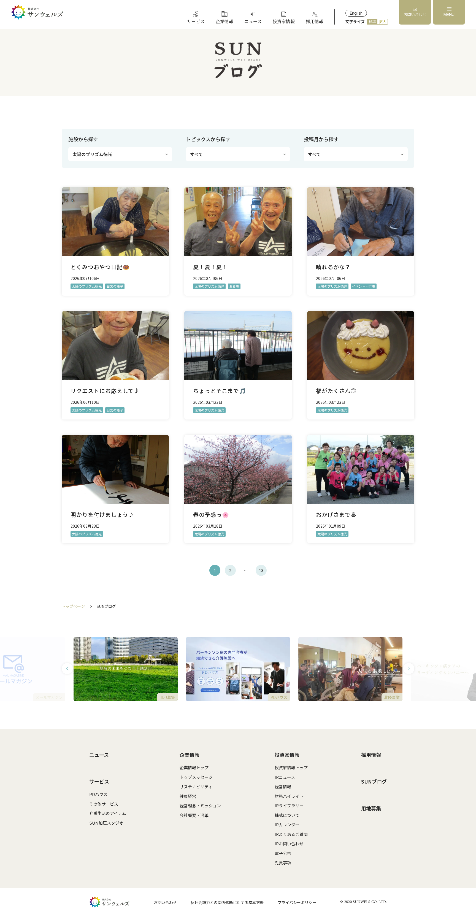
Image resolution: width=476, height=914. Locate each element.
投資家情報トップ (291, 767)
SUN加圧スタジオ (106, 823)
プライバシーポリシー (297, 902)
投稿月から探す (321, 139)
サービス (99, 781)
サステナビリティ (196, 786)
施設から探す (83, 139)
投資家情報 (287, 754)
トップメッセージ (196, 777)
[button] (67, 668)
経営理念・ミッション (200, 805)
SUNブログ (374, 781)
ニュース (99, 754)
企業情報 (189, 754)
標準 (372, 22)
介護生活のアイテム (107, 813)
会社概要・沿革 (194, 815)
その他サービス (103, 804)
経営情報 (283, 786)
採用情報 (371, 754)
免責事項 (283, 862)
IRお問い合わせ (289, 843)
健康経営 (188, 796)
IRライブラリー (289, 805)
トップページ (73, 606)
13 (261, 570)
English (356, 13)
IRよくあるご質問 (291, 834)
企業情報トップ (194, 767)
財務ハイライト (289, 796)
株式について (287, 815)
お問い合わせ (165, 902)
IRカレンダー (287, 824)
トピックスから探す (208, 139)
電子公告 (283, 853)
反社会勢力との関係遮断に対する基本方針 (227, 902)
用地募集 (371, 808)
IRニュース (285, 777)
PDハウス (98, 794)
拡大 (382, 22)
